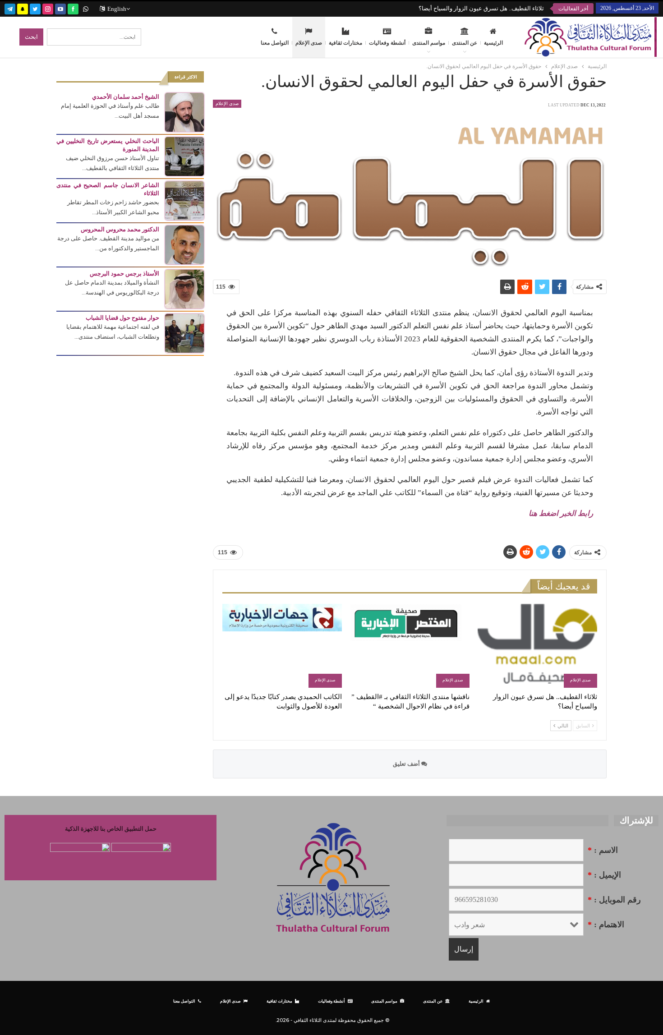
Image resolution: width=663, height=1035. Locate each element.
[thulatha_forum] (47, 8)
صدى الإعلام (308, 43)
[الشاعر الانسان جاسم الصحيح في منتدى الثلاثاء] (184, 200)
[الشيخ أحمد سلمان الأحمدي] (184, 111)
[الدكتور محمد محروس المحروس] (184, 244)
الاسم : (603, 850)
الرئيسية (493, 43)
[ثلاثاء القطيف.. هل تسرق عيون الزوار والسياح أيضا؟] (537, 645)
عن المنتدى (464, 43)
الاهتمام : (606, 924)
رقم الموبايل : (614, 899)
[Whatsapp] (85, 8)
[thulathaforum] (73, 8)
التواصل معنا (275, 43)
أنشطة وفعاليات (387, 43)
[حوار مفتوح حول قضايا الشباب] (184, 332)
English (116, 8)
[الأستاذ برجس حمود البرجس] (184, 288)
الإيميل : (604, 874)
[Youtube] (60, 8)
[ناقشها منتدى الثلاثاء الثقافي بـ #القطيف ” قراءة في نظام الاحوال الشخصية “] (410, 645)
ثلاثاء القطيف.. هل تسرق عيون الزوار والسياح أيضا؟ (481, 8)
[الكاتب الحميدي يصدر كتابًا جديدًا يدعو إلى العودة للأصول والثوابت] (282, 645)
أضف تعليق (407, 763)
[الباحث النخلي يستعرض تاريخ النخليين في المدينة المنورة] (184, 155)
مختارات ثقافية (345, 43)
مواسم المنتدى (428, 43)
